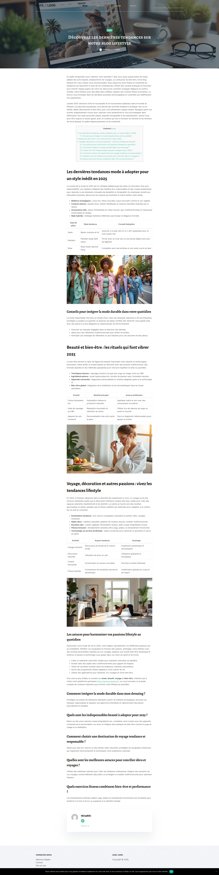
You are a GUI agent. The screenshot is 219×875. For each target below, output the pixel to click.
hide (113, 129)
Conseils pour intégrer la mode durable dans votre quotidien (106, 136)
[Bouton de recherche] (181, 5)
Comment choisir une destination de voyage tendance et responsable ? (111, 153)
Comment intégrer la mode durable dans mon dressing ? (104, 147)
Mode (85, 6)
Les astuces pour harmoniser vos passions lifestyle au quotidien (108, 144)
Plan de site (41, 865)
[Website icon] (82, 821)
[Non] (216, 871)
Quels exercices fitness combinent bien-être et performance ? (107, 159)
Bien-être (101, 6)
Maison (133, 6)
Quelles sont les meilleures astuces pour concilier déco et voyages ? (109, 156)
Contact (39, 862)
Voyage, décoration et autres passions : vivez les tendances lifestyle (106, 142)
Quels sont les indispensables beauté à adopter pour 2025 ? (106, 150)
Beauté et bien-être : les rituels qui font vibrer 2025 (99, 139)
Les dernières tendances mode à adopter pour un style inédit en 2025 (106, 133)
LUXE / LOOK (46, 5)
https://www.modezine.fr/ (108, 681)
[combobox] (167, 5)
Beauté (118, 6)
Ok (171, 871)
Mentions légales (43, 859)
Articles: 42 (85, 826)
